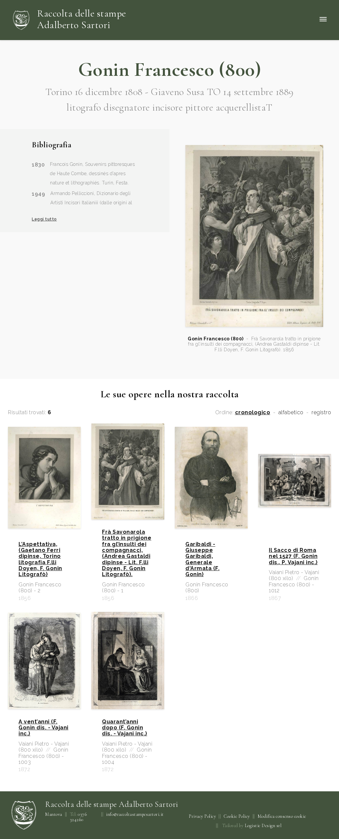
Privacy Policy (202, 816)
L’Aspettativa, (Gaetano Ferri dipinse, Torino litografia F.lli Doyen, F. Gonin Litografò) (40, 559)
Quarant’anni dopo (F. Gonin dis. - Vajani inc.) (124, 728)
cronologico (252, 413)
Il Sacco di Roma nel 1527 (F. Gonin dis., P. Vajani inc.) (293, 556)
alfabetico (291, 413)
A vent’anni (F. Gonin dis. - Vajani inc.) (44, 728)
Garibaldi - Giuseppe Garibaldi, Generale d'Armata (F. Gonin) (202, 559)
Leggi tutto (44, 219)
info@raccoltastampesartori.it (135, 814)
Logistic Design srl (263, 825)
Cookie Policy (236, 816)
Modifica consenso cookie (282, 816)
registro (321, 413)
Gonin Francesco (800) (216, 338)
